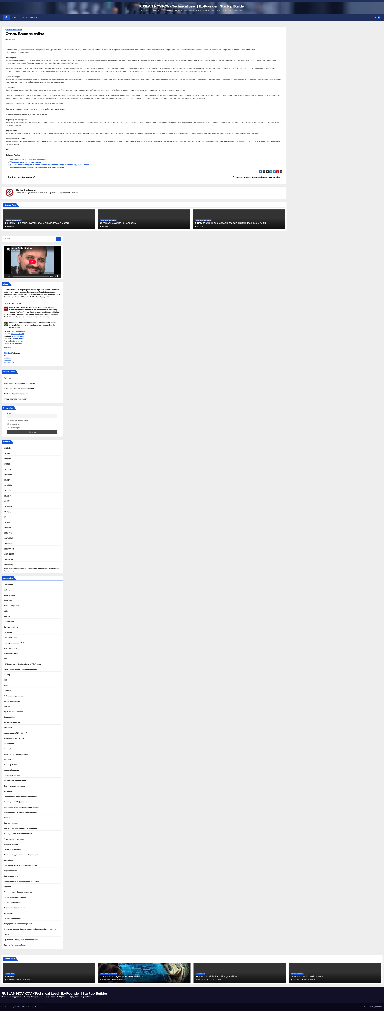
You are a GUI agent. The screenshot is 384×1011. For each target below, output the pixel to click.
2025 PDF (9, 363)
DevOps (7, 616)
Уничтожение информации (15, 897)
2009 (6, 527)
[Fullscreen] (58, 276)
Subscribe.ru (9, 571)
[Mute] (55, 276)
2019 (6, 480)
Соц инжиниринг (10, 871)
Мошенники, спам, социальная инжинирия (21, 807)
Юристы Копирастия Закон (15, 945)
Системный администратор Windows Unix (21, 855)
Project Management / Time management (20, 669)
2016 (6, 496)
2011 (5, 517)
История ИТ (8, 791)
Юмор (6, 934)
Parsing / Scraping (11, 653)
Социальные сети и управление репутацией (22, 881)
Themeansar (39, 1007)
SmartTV (7, 685)
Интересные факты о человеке (118, 222)
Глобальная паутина (12, 775)
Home (14, 17)
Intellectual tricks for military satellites (19, 389)
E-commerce (9, 622)
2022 (6, 464)
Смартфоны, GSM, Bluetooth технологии (20, 865)
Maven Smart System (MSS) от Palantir (19, 383)
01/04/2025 (297, 980)
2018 (6, 485)
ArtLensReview (18, 336)
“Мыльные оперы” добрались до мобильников (28, 159)
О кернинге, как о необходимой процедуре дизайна (257, 177)
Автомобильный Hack (13, 722)
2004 (6, 554)
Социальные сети (11, 876)
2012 (6, 512)
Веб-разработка (10, 765)
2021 (6, 469)
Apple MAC (8, 600)
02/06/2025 (201, 980)
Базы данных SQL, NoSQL (14, 738)
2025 (6, 453)
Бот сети (7, 759)
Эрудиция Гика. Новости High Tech (18, 924)
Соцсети (7, 887)
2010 (6, 522)
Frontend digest (14, 428)
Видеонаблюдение (11, 770)
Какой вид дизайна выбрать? (21, 177)
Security (7, 675)
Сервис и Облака (11, 844)
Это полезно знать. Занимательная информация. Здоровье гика (30, 929)
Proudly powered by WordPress (12, 1007)
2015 (6, 501)
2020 (6, 475)
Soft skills (7, 691)
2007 (6, 538)
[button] (375, 17)
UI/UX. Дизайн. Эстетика (14, 712)
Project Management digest (18, 420)
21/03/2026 (106, 980)
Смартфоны (9, 860)
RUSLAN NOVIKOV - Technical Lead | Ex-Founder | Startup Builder (192, 6)
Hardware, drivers (11, 627)
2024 (6, 459)
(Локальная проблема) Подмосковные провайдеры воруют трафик (37, 167)
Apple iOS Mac (9, 595)
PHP (5, 659)
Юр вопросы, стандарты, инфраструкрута (21, 940)
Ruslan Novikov (29, 190)
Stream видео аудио (12, 701)
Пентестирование (11, 823)
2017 (6, 490)
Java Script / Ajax (10, 638)
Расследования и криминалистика (18, 834)
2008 (6, 533)
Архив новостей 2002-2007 (13, 29)
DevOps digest (14, 424)
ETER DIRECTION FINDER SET (15, 399)
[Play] (6, 276)
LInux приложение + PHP (14, 643)
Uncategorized (10, 717)
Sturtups (7, 706)
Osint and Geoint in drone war (16, 394)
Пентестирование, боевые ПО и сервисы (21, 828)
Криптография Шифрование (15, 802)
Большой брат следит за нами (16, 754)
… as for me (8, 585)
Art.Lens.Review (18, 331)
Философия (8, 913)
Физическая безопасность (14, 908)
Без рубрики (9, 744)
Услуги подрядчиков (12, 903)
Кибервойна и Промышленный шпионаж (20, 797)
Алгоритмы (8, 728)
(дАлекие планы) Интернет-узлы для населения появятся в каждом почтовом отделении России (49, 165)
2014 (6, 506)
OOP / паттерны (10, 648)
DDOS (6, 611)
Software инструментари (14, 696)
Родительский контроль (14, 839)
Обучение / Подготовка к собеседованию (21, 812)
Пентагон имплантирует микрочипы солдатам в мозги (37, 222)
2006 (6, 543)
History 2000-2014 (29, 17)
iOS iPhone (8, 632)
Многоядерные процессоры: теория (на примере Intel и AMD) (231, 222)
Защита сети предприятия (15, 781)
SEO (5, 680)
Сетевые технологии (12, 850)
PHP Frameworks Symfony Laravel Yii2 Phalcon (22, 664)
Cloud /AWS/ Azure (11, 606)
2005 (6, 549)
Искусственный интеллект (15, 786)
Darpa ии (7, 378)
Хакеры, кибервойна (12, 918)
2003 (6, 559)
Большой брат (9, 749)
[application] (32, 262)
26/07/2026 (11, 980)
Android (7, 590)
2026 (6, 448)
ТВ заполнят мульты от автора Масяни (25, 162)
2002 (6, 565)
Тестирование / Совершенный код (18, 892)
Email (9, 413)
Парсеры (7, 818)
